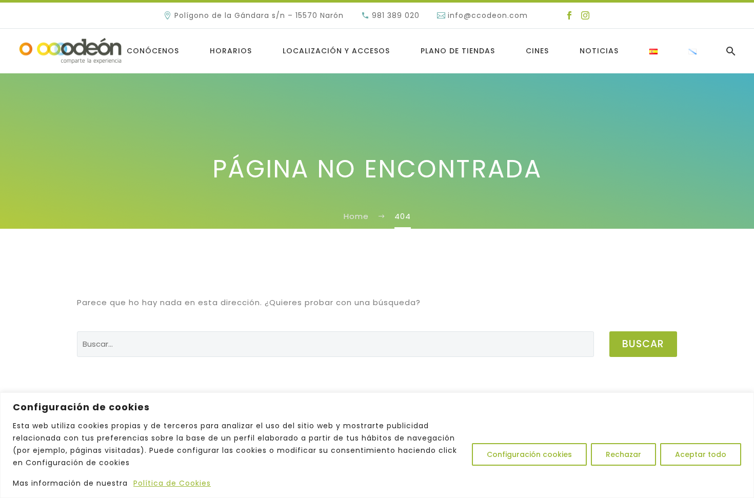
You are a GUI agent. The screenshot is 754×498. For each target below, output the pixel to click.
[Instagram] (585, 15)
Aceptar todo (700, 454)
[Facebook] (569, 15)
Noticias (599, 51)
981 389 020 (396, 15)
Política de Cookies (172, 483)
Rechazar (623, 454)
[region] (377, 445)
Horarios (231, 51)
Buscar (643, 344)
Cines (537, 51)
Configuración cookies (529, 454)
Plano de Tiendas (458, 51)
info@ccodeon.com (488, 15)
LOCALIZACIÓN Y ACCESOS (336, 51)
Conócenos (153, 51)
